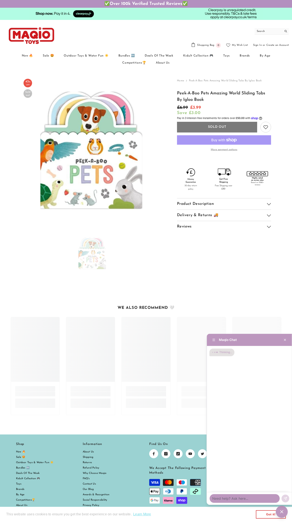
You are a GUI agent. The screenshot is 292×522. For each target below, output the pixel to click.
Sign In (257, 45)
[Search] (272, 31)
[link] (35, 394)
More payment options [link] (224, 149)
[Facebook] (153, 453)
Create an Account (277, 45)
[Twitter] (202, 453)
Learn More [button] (142, 514)
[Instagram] (165, 453)
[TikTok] (178, 453)
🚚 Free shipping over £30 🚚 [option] (146, 4)
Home (180, 80)
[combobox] (268, 31)
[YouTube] (190, 453)
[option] (92, 148)
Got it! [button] (271, 514)
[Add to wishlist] (265, 127)
